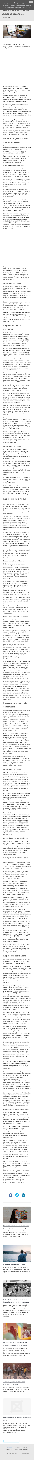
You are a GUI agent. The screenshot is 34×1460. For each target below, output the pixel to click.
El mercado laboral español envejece (14, 1264)
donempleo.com (23, 1455)
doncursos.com (25, 1453)
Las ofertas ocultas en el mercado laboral (16, 1226)
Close (30, 2)
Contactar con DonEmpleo (21, 1449)
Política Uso (9, 1449)
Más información (26, 7)
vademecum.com (11, 1455)
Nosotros (17, 1447)
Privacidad (24, 1447)
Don (9, 1447)
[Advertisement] (17, 67)
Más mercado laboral (11, 1441)
